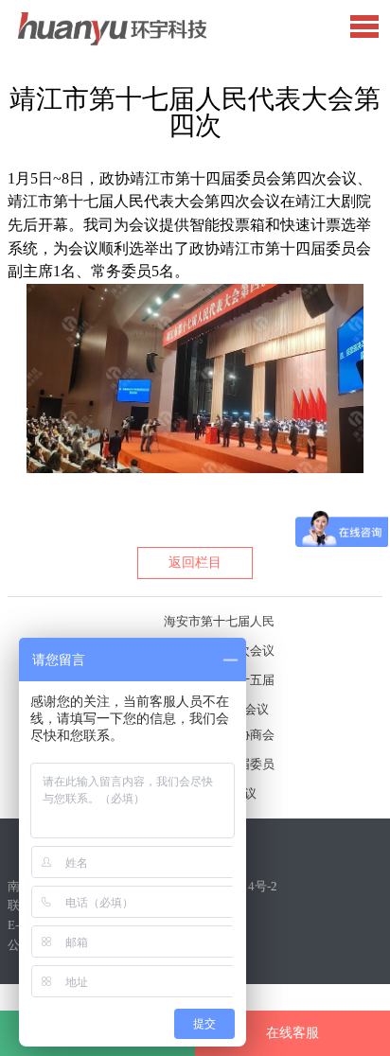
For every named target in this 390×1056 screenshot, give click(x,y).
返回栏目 (195, 562)
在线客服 (292, 1033)
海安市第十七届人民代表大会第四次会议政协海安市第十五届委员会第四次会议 (219, 625)
